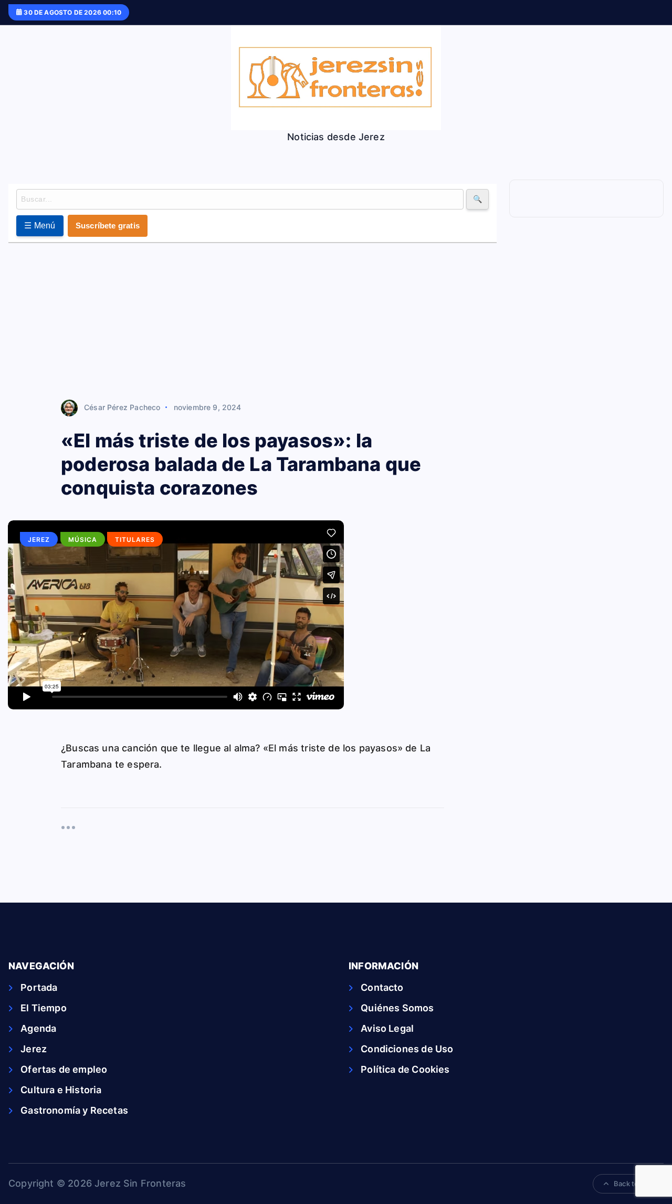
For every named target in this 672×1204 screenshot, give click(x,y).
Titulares (135, 539)
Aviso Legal (387, 1028)
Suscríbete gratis (108, 225)
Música (82, 539)
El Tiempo (43, 1007)
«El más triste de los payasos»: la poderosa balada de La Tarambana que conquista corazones (241, 464)
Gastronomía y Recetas (74, 1110)
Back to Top (633, 1183)
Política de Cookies (405, 1069)
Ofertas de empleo (63, 1069)
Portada (38, 987)
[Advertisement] (252, 321)
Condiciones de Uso (407, 1048)
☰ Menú (40, 225)
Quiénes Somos (397, 1007)
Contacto (382, 987)
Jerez (39, 539)
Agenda (38, 1028)
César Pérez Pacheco (122, 407)
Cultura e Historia (60, 1089)
